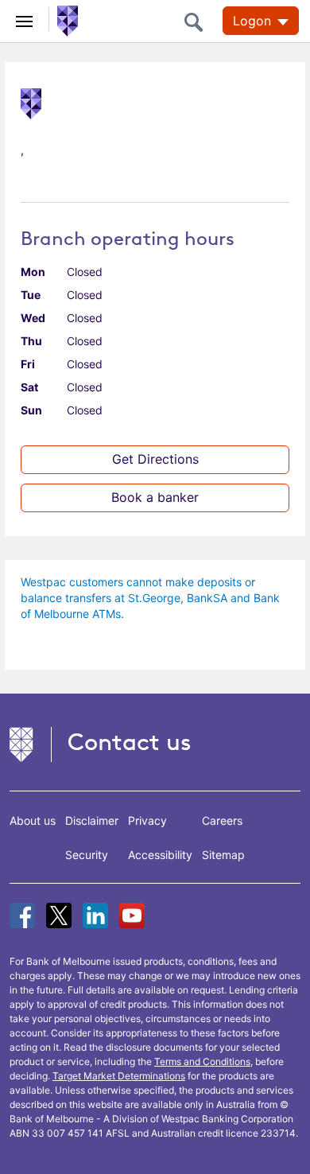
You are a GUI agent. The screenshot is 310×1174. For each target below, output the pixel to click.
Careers (222, 820)
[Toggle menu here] (24, 19)
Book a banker (155, 497)
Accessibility (160, 854)
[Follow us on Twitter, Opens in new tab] (59, 915)
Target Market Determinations (118, 1076)
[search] (198, 22)
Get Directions (155, 459)
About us (33, 820)
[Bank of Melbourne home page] (64, 20)
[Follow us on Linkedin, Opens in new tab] (95, 915)
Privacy (147, 820)
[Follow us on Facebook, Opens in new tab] (22, 915)
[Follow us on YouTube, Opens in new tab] (132, 915)
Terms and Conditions (202, 1061)
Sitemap (223, 854)
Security (86, 854)
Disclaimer (91, 820)
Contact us (130, 742)
